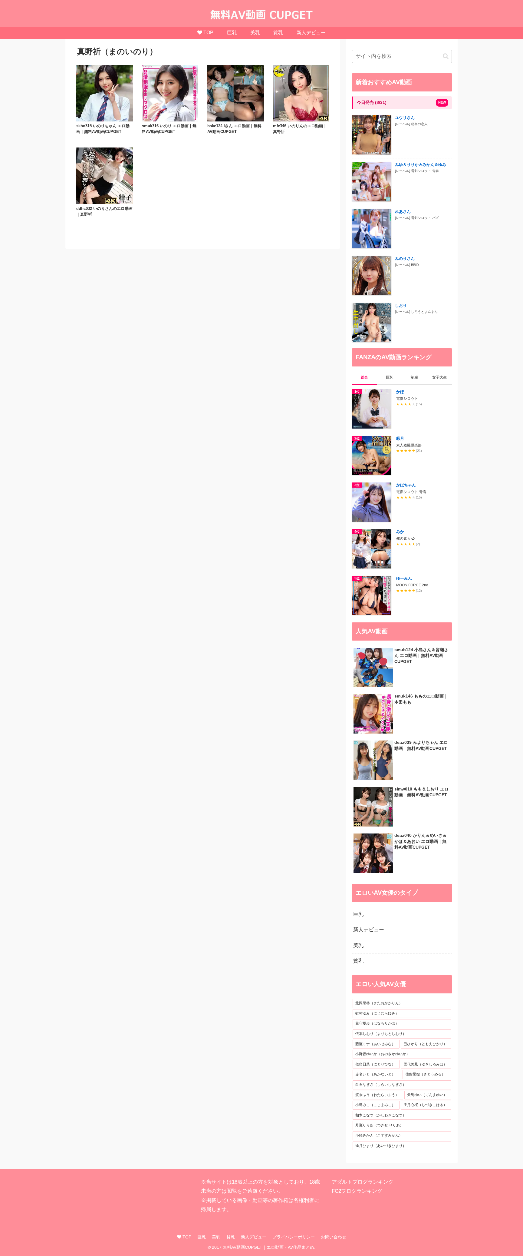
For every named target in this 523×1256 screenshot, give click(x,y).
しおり (401, 305)
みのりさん (405, 258)
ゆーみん (404, 578)
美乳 (216, 1236)
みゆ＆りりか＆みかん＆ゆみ (420, 164)
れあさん (403, 211)
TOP (186, 1236)
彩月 (400, 438)
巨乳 (201, 1236)
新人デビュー (253, 1236)
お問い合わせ (333, 1236)
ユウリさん (405, 117)
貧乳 (230, 1236)
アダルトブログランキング (362, 1182)
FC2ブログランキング (357, 1191)
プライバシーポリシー (293, 1236)
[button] (445, 56)
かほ (400, 391)
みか (400, 531)
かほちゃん (406, 485)
